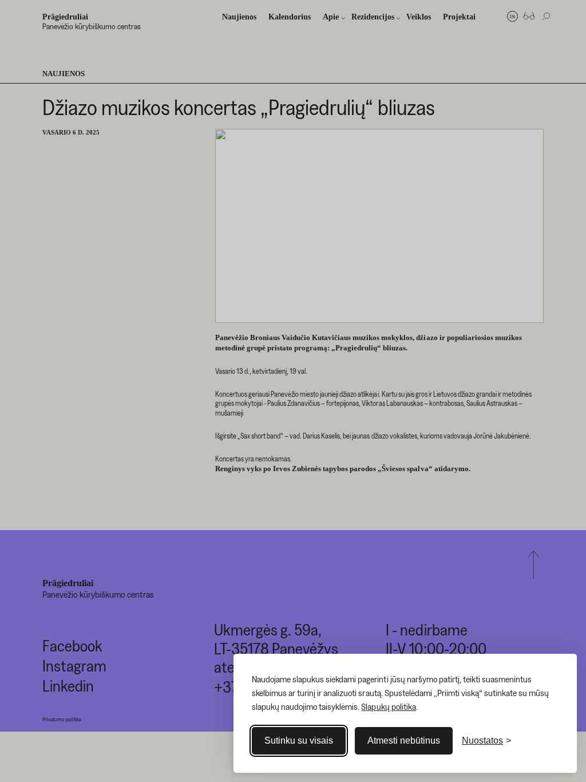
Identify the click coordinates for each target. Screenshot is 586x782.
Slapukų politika (388, 706)
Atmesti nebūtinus (403, 740)
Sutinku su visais (298, 740)
